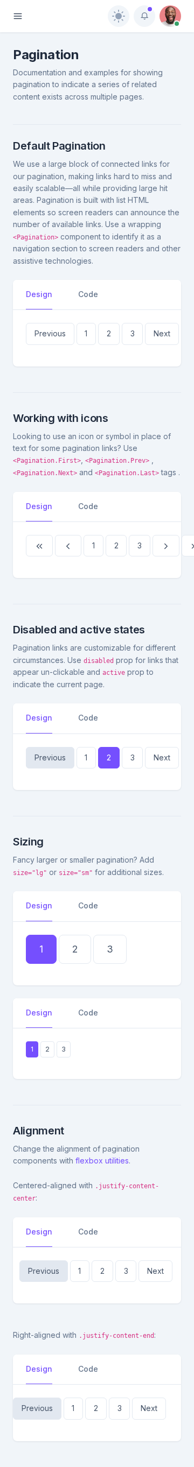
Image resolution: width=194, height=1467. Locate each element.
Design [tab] (39, 294)
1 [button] (86, 333)
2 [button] (109, 333)
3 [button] (132, 333)
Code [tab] (88, 294)
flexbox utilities (102, 1160)
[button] (50, 333)
